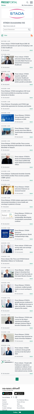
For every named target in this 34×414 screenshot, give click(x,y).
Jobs (18, 404)
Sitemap (4, 410)
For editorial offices (22, 400)
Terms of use (21, 402)
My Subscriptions (27, 5)
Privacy (4, 406)
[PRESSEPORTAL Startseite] (9, 2)
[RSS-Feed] (32, 35)
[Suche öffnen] (27, 2)
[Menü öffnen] (31, 2)
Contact (4, 402)
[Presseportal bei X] (13, 397)
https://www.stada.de (9, 26)
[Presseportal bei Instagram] (15, 397)
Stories (3, 5)
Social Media (21, 408)
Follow (15, 412)
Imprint (4, 400)
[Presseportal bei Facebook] (11, 397)
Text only (19, 406)
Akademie (5, 404)
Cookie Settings (7, 408)
